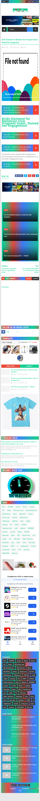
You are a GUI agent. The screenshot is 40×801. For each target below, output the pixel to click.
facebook (35, 278)
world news (26, 549)
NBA (18, 535)
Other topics (17, 539)
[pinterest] (32, 1)
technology (5, 546)
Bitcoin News (22, 514)
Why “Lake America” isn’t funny (10, 462)
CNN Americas (6, 521)
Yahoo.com (14, 553)
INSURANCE (31, 528)
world (19, 549)
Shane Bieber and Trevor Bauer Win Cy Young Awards (23, 757)
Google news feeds (7, 528)
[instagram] (29, 1)
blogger (28, 278)
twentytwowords (24, 546)
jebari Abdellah (33, 788)
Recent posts (11, 366)
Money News (5, 535)
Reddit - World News (28, 539)
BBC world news (6, 514)
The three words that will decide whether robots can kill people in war (21, 235)
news (24, 47)
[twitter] (38, 1)
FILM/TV (17, 524)
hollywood (22, 528)
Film (11, 524)
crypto (21, 521)
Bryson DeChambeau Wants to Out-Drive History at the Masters (24, 774)
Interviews (4, 532)
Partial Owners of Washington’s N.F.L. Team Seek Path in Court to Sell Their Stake (24, 749)
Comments (29, 366)
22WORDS (10, 507)
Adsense (25, 507)
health (16, 528)
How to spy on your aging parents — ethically (16, 256)
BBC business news (18, 510)
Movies (13, 535)
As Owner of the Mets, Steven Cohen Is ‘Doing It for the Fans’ (24, 766)
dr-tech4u (18, 788)
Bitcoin (15, 514)
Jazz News (12, 532)
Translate (34, 342)
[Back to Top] (29, 785)
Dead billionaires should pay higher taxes (12, 454)
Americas (32, 507)
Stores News (32, 542)
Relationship (5, 542)
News (3, 507)
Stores (24, 542)
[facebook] (27, 1)
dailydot (28, 521)
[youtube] (12, 785)
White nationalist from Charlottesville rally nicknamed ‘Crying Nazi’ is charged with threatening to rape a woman (19, 443)
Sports (18, 542)
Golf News (24, 524)
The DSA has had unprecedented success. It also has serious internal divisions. (15, 110)
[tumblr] (35, 1)
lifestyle (20, 532)
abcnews (18, 507)
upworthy (33, 546)
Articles (9, 510)
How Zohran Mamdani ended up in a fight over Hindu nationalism (17, 216)
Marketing (26, 532)
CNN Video (15, 521)
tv (17, 546)
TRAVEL (12, 546)
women (13, 549)
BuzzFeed (14, 517)
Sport (12, 542)
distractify (4, 524)
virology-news (5, 549)
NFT (10, 539)
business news (6, 517)
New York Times (26, 535)
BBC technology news (31, 510)
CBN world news (24, 517)
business (31, 514)
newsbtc (4, 539)
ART (3, 510)
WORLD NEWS (5, 553)
